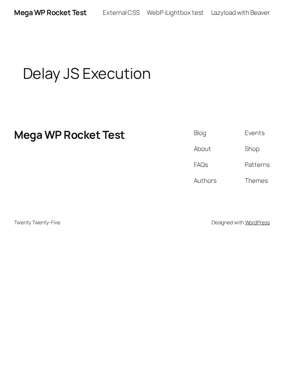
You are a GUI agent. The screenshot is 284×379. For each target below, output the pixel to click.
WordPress (257, 222)
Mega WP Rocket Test (50, 12)
